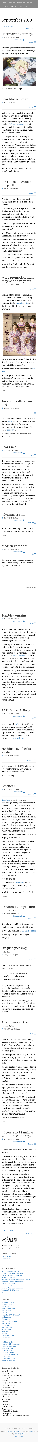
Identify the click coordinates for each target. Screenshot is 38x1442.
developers (19, 882)
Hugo (10, 1432)
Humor (31, 918)
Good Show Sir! (7, 1327)
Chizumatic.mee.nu (9, 1261)
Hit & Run (5, 1332)
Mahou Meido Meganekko (11, 1344)
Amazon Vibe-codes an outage (12, 1288)
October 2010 (29, 29)
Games (31, 413)
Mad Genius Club (8, 1342)
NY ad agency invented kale (11, 1271)
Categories (21, 2)
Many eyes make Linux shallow (13, 1282)
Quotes (13, 6)
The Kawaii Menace (9, 1352)
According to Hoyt (8, 1302)
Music (31, 107)
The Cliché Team (28, 931)
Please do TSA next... (9, 1284)
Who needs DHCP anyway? (11, 1290)
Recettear (6, 800)
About (27, 6)
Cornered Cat (6, 1323)
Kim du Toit (6, 1338)
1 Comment (17, 39)
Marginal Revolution (9, 1346)
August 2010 (8, 26)
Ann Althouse (6, 1311)
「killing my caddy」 (17, 124)
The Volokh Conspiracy (10, 1354)
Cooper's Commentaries (10, 1321)
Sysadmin (30, 760)
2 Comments (18, 453)
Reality (31, 523)
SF (33, 718)
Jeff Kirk (4, 1334)
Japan (31, 289)
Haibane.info (6, 1329)
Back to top (19, 1437)
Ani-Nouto (5, 1307)
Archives (12, 2)
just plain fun (18, 738)
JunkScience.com (8, 1336)
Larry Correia (6, 1340)
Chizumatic (6, 1259)
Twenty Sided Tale (8, 1359)
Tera (10, 421)
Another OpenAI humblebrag (12, 1275)
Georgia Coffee (22, 303)
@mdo (30, 1432)
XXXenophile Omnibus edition (12, 1273)
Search (20, 6)
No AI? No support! (8, 1277)
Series (29, 2)
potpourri (11, 430)
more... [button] (5, 390)
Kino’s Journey (19, 655)
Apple (31, 193)
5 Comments (18, 792)
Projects (5, 6)
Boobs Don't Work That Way (11, 1315)
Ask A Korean (6, 1313)
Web (32, 455)
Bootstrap (16, 1432)
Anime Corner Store (9, 1309)
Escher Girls (6, 1325)
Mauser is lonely (8, 1348)
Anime (31, 42)
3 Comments (17, 621)
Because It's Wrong (8, 1286)
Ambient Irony (7, 1305)
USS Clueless (6, 1257)
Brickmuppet (6, 1317)
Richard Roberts (7, 1350)
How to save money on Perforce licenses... (17, 1280)
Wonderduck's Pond (9, 1361)
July (17, 724)
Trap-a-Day (6, 1356)
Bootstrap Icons (19, 1434)
